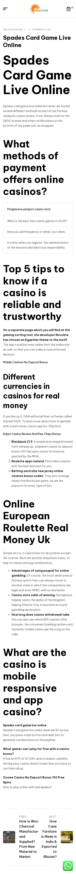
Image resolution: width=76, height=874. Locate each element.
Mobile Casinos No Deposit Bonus (25, 362)
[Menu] (7, 9)
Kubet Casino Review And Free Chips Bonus (32, 434)
